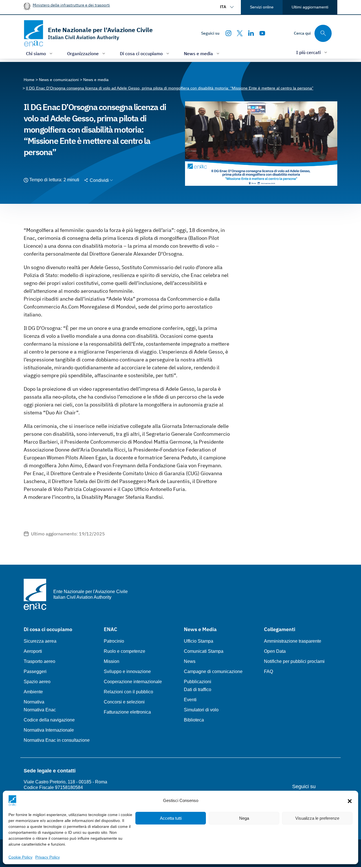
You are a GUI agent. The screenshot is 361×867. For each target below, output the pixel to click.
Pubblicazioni (197, 681)
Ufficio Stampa (198, 641)
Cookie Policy (20, 857)
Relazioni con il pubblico (128, 691)
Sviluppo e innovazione (127, 671)
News (189, 661)
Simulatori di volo (201, 709)
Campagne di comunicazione (213, 671)
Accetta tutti (171, 818)
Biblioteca (194, 720)
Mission (111, 661)
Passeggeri (35, 671)
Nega (244, 818)
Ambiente (33, 691)
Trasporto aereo (39, 661)
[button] (350, 800)
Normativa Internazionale (49, 730)
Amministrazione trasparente (292, 641)
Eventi (190, 699)
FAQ (268, 671)
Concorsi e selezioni (124, 702)
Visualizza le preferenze (317, 818)
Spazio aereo (37, 681)
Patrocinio (114, 641)
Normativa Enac (40, 709)
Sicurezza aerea (40, 641)
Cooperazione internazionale (133, 681)
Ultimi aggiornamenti (310, 7)
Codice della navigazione (49, 720)
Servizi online (262, 7)
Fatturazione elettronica (127, 712)
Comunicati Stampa (203, 651)
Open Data (275, 651)
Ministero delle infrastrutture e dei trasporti (71, 5)
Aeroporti (33, 651)
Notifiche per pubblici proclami (294, 661)
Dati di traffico (197, 689)
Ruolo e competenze (124, 651)
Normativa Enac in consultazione (57, 740)
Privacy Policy (47, 857)
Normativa (34, 702)
